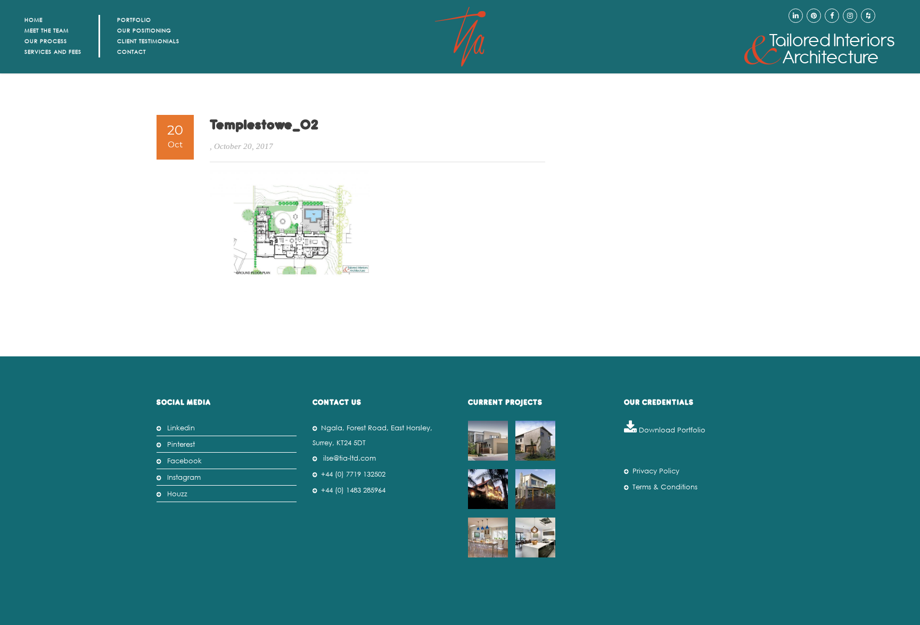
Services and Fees (52, 52)
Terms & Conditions (664, 486)
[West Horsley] (489, 537)
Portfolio (134, 20)
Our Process (45, 41)
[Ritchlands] (536, 489)
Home (33, 20)
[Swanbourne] (489, 441)
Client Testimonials (148, 41)
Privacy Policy (655, 471)
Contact (131, 52)
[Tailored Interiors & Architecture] (819, 49)
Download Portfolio (671, 430)
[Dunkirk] (536, 441)
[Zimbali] (489, 489)
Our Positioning (144, 31)
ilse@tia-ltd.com (349, 458)
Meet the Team (46, 31)
